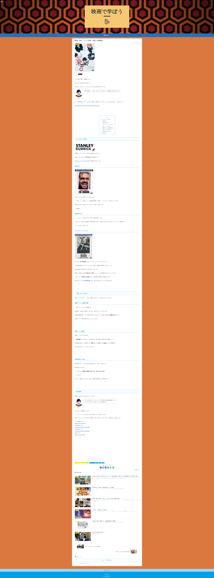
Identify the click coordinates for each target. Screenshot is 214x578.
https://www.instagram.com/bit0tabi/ (82, 427)
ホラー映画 (83, 462)
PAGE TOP (107, 570)
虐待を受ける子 (106, 122)
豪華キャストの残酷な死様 (108, 127)
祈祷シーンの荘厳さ (106, 129)
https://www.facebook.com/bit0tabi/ (82, 431)
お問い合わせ (107, 574)
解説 (103, 462)
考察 (100, 462)
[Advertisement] (107, 447)
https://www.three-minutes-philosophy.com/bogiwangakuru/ (87, 105)
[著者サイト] (101, 468)
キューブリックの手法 (106, 119)
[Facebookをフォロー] (106, 468)
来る (97, 462)
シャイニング (78, 462)
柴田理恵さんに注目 (106, 131)
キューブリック (92, 462)
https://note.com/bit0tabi (80, 434)
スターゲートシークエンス (108, 124)
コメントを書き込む (107, 560)
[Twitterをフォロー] (103, 468)
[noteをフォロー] (111, 468)
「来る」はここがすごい (106, 126)
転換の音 (104, 121)
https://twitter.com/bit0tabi (80, 423)
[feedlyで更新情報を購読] (113, 468)
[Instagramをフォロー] (108, 468)
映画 (87, 462)
